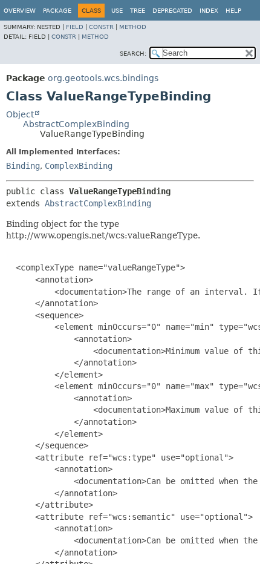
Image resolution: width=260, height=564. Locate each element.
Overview (20, 10)
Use (117, 10)
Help (233, 10)
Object (20, 114)
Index (209, 10)
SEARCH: (133, 53)
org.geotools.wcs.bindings (103, 78)
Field (74, 27)
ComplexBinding (78, 166)
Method (132, 27)
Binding (23, 166)
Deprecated (172, 10)
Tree (137, 10)
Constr (101, 27)
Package (57, 10)
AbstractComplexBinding (76, 124)
